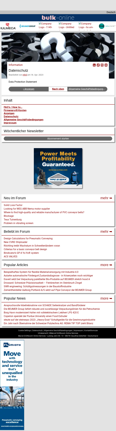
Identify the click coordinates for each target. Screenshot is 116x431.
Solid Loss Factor (13, 205)
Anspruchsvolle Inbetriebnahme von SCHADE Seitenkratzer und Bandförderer (44, 305)
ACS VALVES (10, 256)
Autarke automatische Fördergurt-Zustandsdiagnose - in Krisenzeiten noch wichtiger (48, 275)
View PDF (90, 65)
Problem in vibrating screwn (18, 223)
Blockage (9, 216)
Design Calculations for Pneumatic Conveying (28, 238)
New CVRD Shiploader (15, 242)
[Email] (105, 65)
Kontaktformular (91, 330)
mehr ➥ (106, 198)
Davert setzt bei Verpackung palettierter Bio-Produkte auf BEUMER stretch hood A (47, 279)
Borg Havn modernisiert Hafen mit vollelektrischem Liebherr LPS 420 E (41, 312)
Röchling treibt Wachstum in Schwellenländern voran (32, 245)
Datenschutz (11, 116)
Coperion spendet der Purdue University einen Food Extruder (35, 316)
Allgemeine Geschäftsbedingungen (23, 119)
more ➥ (106, 265)
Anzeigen (9, 113)
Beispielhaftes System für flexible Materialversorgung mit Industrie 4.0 (41, 272)
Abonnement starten (58, 138)
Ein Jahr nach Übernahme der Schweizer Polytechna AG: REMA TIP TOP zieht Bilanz (48, 323)
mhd (25, 75)
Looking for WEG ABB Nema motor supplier (27, 208)
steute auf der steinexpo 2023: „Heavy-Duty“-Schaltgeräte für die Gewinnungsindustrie (49, 319)
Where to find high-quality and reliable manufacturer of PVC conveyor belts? (44, 212)
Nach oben (58, 89)
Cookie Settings (24, 330)
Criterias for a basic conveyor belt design (25, 249)
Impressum (10, 122)
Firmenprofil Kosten (15, 110)
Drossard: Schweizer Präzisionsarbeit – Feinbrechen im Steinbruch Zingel (43, 282)
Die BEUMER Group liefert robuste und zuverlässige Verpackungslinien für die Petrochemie (52, 309)
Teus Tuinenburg (13, 219)
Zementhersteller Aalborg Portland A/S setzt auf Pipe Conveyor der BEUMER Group (48, 290)
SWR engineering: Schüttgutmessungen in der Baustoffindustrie (37, 286)
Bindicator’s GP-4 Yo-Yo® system (21, 252)
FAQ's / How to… (13, 107)
